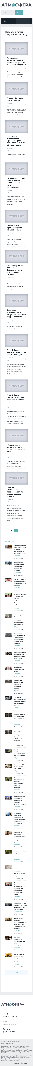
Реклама (16, 1063)
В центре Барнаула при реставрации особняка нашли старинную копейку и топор (20, 718)
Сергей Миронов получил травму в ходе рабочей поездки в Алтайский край (19, 958)
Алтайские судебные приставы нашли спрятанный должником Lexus (20, 752)
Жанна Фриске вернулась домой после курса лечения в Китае (16, 448)
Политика (16, 608)
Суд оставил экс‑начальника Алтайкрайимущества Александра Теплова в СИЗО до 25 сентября (20, 735)
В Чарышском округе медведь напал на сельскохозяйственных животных (21, 854)
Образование (17, 572)
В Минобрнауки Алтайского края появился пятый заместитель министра (19, 566)
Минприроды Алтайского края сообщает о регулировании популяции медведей (19, 782)
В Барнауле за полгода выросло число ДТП (19, 669)
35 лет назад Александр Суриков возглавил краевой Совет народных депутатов (20, 701)
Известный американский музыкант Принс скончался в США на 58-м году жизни (16, 140)
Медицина (17, 876)
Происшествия (18, 911)
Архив (16, 972)
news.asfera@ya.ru (9, 1024)
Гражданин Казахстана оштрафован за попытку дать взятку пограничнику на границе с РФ (20, 818)
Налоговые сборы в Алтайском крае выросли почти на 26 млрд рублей (20, 655)
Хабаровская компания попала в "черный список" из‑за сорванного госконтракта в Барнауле (19, 638)
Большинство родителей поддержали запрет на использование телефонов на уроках (20, 837)
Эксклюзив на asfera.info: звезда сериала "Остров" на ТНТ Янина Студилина (16, 61)
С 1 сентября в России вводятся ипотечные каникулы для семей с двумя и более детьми (19, 619)
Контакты (24, 1063)
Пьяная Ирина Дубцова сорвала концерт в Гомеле (14, 227)
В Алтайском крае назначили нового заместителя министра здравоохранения (19, 869)
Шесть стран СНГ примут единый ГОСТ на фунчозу (19, 766)
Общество (17, 555)
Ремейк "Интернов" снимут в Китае (15, 99)
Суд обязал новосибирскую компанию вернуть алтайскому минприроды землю (20, 941)
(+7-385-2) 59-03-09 (10, 1016)
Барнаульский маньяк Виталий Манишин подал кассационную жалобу (18, 684)
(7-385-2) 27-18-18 (9, 1032)
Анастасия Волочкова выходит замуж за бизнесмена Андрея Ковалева (16, 313)
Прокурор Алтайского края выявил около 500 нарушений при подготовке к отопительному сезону (19, 888)
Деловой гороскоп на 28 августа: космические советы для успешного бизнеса (19, 800)
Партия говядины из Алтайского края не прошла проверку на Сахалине (20, 582)
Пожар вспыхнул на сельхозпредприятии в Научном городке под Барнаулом (20, 906)
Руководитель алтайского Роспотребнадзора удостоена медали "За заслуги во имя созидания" (19, 923)
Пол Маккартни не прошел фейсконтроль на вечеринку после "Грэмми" (15, 269)
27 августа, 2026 (18, 828)
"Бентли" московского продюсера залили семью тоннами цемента (15, 491)
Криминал (17, 690)
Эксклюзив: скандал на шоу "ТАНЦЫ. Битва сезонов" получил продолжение (16, 182)
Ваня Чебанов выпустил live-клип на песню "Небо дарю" (16, 352)
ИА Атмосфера (16, 5)
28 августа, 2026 (18, 558)
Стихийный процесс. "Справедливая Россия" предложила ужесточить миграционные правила (20, 600)
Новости (9, 541)
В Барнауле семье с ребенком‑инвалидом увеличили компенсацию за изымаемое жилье (20, 549)
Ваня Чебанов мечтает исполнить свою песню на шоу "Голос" (15, 398)
